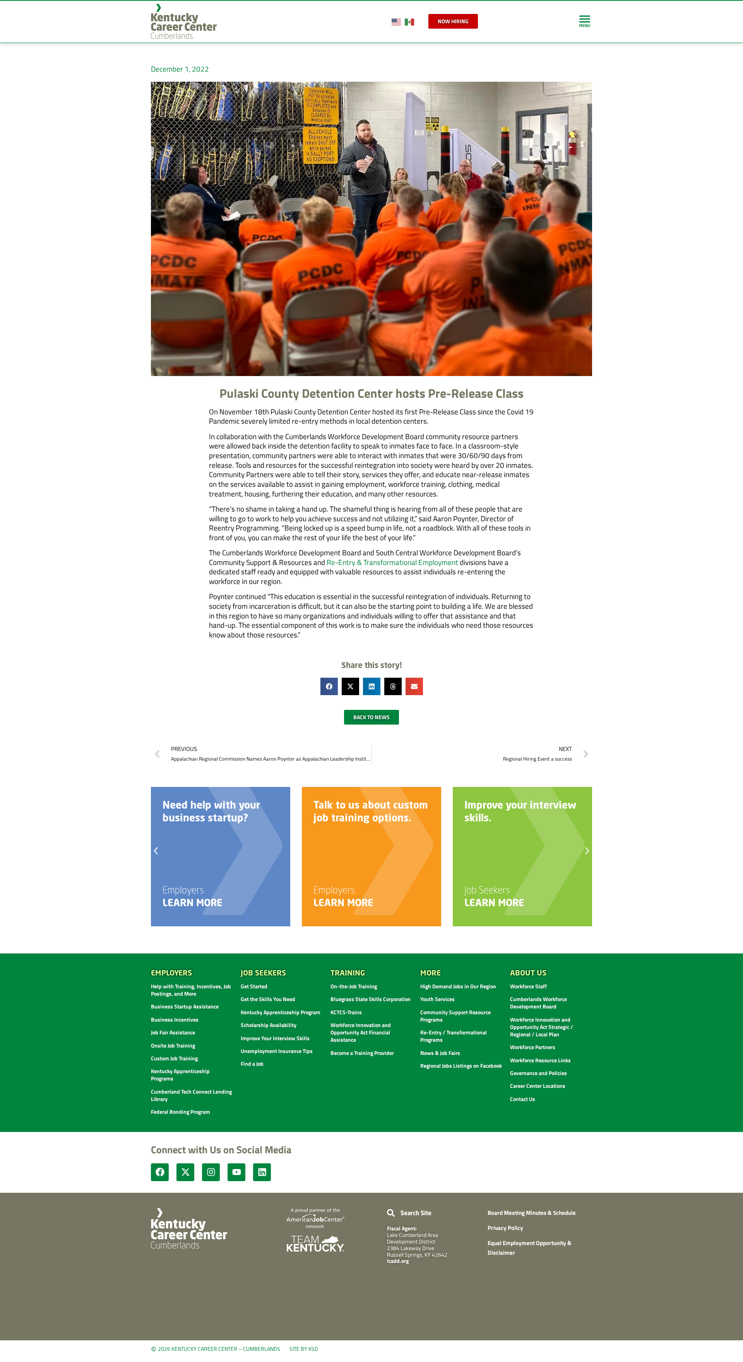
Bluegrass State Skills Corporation (370, 999)
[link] (585, 21)
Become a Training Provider (362, 1053)
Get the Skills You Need (268, 999)
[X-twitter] (185, 1172)
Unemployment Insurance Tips (277, 1051)
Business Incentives (175, 1019)
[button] (329, 686)
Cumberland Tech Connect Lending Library (191, 1095)
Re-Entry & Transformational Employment (392, 562)
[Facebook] (160, 1172)
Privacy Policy (505, 1227)
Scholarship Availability (268, 1025)
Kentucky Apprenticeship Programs (180, 1074)
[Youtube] (236, 1172)
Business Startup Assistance (185, 1006)
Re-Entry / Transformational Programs (453, 1036)
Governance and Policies (538, 1073)
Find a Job (252, 1064)
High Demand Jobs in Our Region (458, 986)
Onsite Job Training (173, 1045)
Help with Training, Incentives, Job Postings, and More (191, 990)
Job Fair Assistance (173, 1032)
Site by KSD (303, 1349)
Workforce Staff (528, 986)
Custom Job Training (174, 1058)
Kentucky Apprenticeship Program (280, 1012)
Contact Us (522, 1099)
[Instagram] (211, 1172)
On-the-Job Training (353, 986)
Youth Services (437, 999)
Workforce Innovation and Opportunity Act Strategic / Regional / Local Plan (541, 1026)
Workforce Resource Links (540, 1060)
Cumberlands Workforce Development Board (538, 1002)
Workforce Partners (532, 1047)
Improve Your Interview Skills (275, 1038)
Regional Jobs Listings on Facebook (461, 1065)
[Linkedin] (262, 1172)
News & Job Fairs (440, 1053)
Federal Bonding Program (180, 1112)
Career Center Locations (537, 1086)
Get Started (254, 986)
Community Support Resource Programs (455, 1016)
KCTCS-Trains (346, 1012)
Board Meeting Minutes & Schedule (532, 1212)
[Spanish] (410, 21)
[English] (397, 21)
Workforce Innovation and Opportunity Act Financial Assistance (360, 1032)
